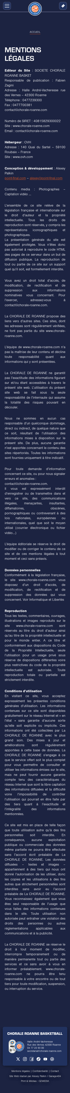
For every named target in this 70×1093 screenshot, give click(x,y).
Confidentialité (40, 1071)
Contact (55, 1071)
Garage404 (55, 1076)
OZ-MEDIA (44, 1081)
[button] (6, 6)
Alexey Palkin (39, 1076)
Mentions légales (20, 1071)
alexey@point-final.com (46, 178)
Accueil (35, 31)
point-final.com (15, 178)
